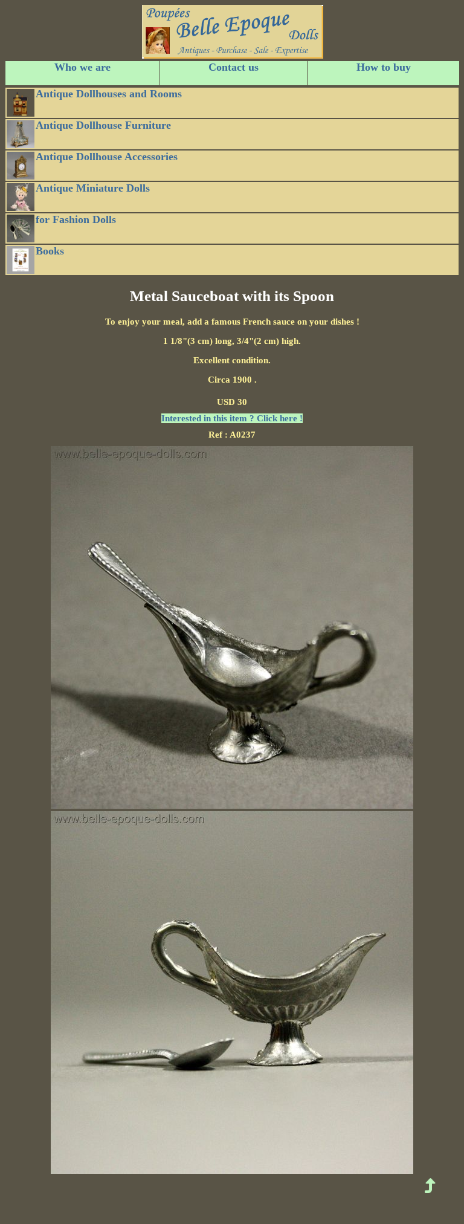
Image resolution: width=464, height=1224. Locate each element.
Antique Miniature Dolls (93, 188)
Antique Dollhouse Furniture (103, 125)
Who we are (82, 67)
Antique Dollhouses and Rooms (109, 94)
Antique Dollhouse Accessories (107, 157)
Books (50, 251)
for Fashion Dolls (76, 219)
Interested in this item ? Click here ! (232, 418)
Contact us (233, 67)
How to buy (383, 67)
